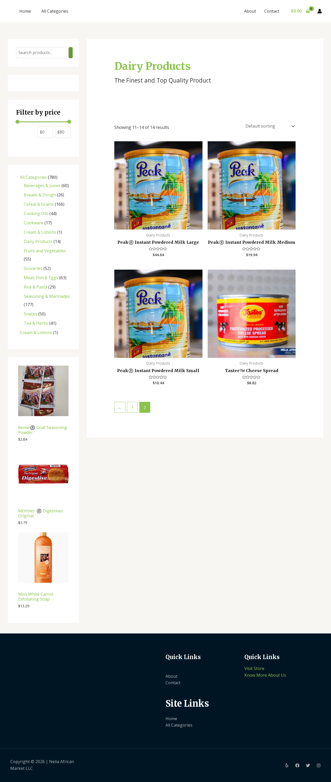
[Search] (71, 52)
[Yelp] (287, 765)
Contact (271, 11)
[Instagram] (319, 765)
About (250, 11)
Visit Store (254, 668)
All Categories (54, 11)
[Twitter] (308, 765)
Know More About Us (265, 675)
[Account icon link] (319, 11)
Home (25, 11)
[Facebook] (297, 765)
